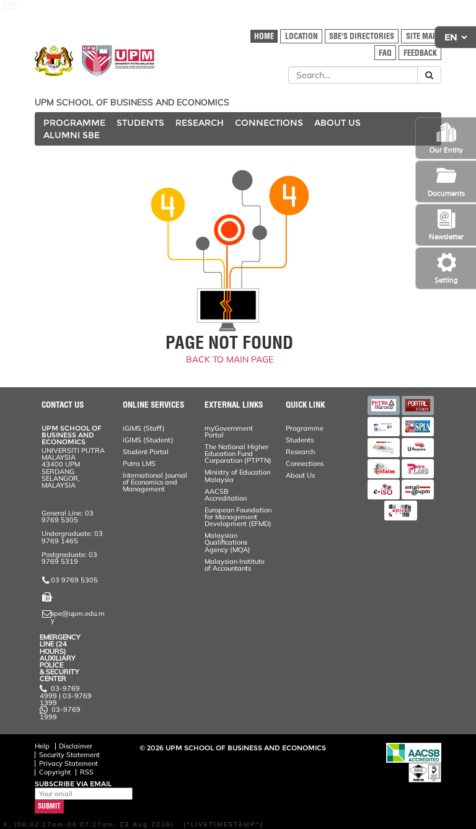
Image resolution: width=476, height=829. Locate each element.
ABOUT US (337, 122)
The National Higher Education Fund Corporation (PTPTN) (238, 453)
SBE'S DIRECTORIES (361, 36)
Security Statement (69, 754)
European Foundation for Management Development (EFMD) (238, 517)
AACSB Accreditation (226, 494)
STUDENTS (140, 122)
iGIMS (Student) (148, 440)
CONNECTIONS (269, 122)
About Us (300, 475)
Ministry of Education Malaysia (237, 475)
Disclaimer (75, 746)
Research (300, 451)
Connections (305, 463)
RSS (87, 772)
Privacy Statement (68, 763)
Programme (305, 428)
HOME (264, 36)
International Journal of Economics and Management (155, 482)
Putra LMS (139, 463)
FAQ (385, 53)
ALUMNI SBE (71, 135)
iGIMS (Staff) (144, 428)
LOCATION (301, 36)
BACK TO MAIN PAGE (229, 359)
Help (42, 746)
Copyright (55, 772)
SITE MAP (421, 36)
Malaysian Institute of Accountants (235, 564)
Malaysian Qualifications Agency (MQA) (227, 542)
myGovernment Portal (229, 431)
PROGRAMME (74, 122)
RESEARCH (199, 122)
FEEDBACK (420, 53)
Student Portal (146, 451)
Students (300, 440)
